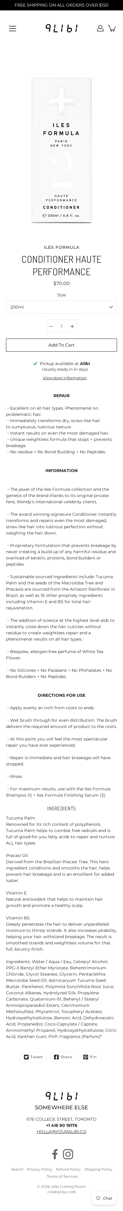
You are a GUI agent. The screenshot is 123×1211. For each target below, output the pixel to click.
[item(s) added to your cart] (112, 28)
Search (17, 1169)
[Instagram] (68, 1154)
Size (61, 295)
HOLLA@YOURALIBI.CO (62, 1131)
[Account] (100, 28)
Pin (93, 1057)
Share (66, 1057)
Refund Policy (68, 1169)
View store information (65, 378)
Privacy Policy (39, 1169)
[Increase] (72, 326)
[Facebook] (55, 1154)
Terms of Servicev (62, 1176)
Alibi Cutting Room (68, 1186)
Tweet (36, 1057)
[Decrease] (51, 326)
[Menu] (12, 28)
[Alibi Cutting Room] (61, 28)
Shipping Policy (98, 1169)
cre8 (71, 1192)
